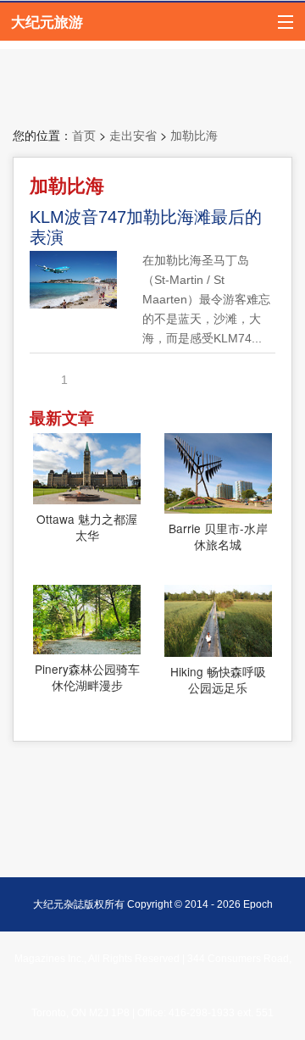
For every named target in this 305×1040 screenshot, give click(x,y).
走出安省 (133, 135)
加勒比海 (194, 135)
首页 (84, 135)
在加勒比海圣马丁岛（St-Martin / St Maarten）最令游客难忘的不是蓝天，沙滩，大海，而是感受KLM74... (206, 299)
